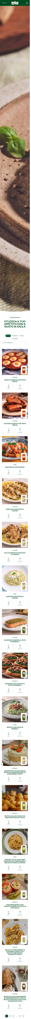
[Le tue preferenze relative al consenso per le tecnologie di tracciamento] (1, 764)
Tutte (8, 335)
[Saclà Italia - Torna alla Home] (14, 3)
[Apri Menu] (27, 3)
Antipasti (15, 335)
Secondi (14, 338)
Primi (22, 335)
